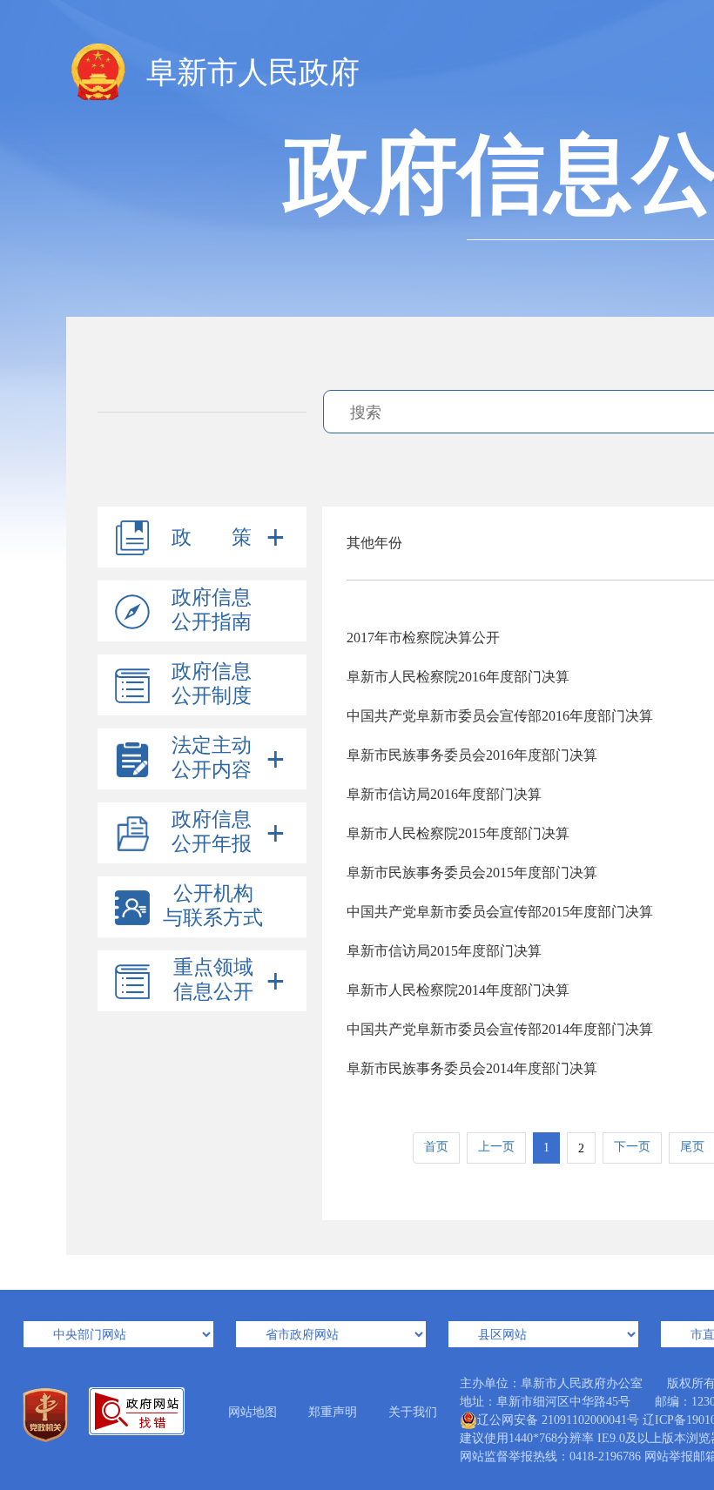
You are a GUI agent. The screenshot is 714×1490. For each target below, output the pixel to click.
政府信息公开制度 (212, 684)
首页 (436, 1146)
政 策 (212, 537)
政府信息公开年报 (212, 832)
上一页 (496, 1146)
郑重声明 (332, 1412)
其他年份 (374, 542)
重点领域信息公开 (213, 979)
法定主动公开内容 (212, 758)
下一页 (632, 1146)
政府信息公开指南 (212, 610)
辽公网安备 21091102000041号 (558, 1419)
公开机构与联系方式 (213, 906)
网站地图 (252, 1412)
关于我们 (412, 1412)
